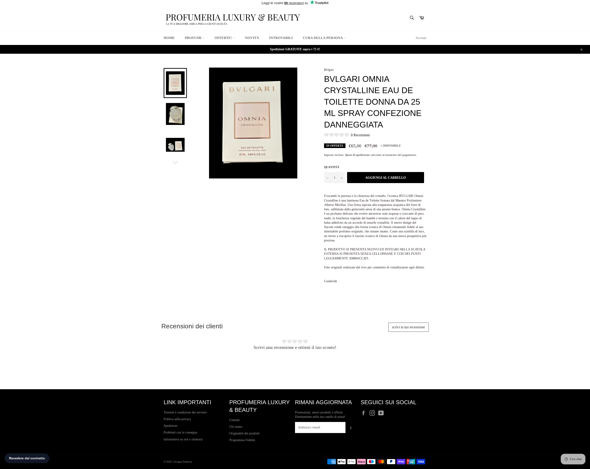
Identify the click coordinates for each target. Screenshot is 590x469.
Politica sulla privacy (177, 419)
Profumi (193, 38)
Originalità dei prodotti (244, 433)
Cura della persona (323, 38)
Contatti (234, 420)
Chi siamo (235, 426)
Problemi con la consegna (180, 432)
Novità (252, 38)
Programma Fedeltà (242, 440)
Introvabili (281, 38)
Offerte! (224, 38)
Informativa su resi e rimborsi (183, 439)
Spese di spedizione (357, 155)
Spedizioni (170, 425)
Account (421, 38)
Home (169, 38)
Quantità (331, 167)
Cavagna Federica (182, 461)
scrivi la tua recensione (408, 327)
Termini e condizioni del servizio (185, 412)
